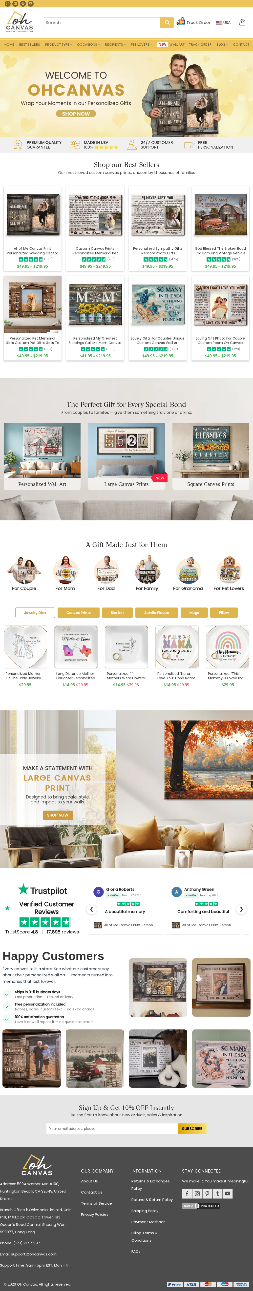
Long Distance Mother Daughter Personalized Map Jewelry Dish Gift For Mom (75, 680)
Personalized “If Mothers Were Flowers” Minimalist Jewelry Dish (126, 680)
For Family (147, 588)
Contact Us (91, 1192)
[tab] (35, 613)
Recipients (114, 44)
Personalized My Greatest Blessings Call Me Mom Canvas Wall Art (95, 343)
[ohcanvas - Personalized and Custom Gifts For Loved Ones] (20, 22)
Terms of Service (96, 1203)
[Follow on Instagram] (8, 4)
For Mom (65, 588)
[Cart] (242, 22)
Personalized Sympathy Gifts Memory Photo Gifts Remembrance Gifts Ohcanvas (158, 255)
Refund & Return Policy (152, 1199)
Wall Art (177, 44)
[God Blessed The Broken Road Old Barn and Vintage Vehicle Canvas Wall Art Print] (220, 215)
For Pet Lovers (229, 588)
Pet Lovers (140, 44)
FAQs (136, 1251)
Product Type (57, 44)
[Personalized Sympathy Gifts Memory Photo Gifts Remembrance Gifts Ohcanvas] (158, 215)
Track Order (200, 44)
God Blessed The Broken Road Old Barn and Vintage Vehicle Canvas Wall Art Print (220, 253)
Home (9, 44)
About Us (89, 1181)
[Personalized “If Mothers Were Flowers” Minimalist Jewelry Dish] (126, 647)
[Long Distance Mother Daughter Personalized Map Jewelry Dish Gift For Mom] (76, 647)
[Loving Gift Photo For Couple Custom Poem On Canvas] (220, 305)
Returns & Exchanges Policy (150, 1184)
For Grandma (188, 588)
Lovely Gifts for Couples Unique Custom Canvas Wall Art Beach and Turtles (158, 343)
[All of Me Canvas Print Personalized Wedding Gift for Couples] (33, 215)
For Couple (24, 588)
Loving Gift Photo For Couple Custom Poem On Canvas (220, 340)
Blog (221, 44)
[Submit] (167, 23)
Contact (241, 44)
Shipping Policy (144, 1210)
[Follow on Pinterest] (23, 4)
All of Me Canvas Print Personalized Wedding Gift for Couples (32, 253)
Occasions (87, 44)
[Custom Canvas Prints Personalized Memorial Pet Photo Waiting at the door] (95, 215)
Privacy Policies (94, 1214)
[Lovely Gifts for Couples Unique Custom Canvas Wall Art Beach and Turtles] (158, 304)
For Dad (106, 588)
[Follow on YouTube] (31, 4)
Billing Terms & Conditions (144, 1236)
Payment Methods (148, 1221)
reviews (63, 932)
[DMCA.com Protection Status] (217, 1205)
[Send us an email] (15, 4)
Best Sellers (29, 44)
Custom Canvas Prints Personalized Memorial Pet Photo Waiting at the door (95, 253)
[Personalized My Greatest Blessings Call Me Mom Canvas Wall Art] (95, 304)
